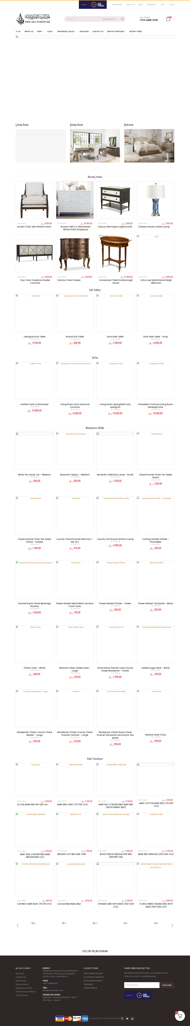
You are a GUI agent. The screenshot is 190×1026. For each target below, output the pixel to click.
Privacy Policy (22, 995)
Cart (163, 5)
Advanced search (24, 988)
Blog (141, 5)
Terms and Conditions (26, 991)
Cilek (49, 31)
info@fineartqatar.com (53, 990)
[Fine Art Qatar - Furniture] (33, 19)
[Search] (122, 19)
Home (18, 31)
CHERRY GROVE (90, 988)
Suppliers (84, 31)
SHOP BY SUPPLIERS (115, 31)
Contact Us (97, 31)
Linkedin (132, 1019)
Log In (171, 5)
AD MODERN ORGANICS (94, 977)
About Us (131, 5)
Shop (39, 31)
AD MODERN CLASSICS (93, 973)
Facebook (122, 1019)
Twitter (127, 1019)
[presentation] (20, 76)
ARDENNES (88, 984)
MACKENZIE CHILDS (66, 31)
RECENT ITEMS (135, 31)
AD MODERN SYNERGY (93, 980)
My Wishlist (152, 5)
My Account (117, 5)
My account (21, 980)
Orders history (22, 984)
